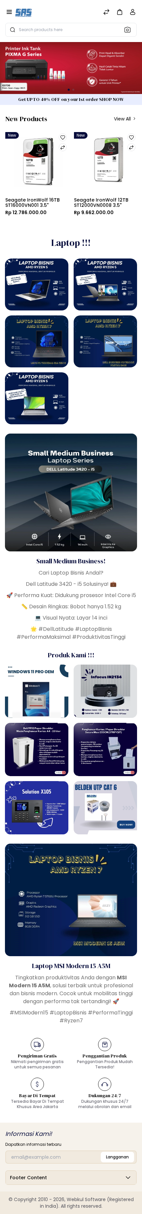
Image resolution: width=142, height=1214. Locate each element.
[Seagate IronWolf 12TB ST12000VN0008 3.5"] (105, 162)
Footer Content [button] (28, 1177)
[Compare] (106, 13)
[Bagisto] (23, 12)
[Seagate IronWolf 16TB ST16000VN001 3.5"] (37, 162)
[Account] (133, 13)
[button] (120, 12)
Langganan (117, 1157)
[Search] (129, 29)
